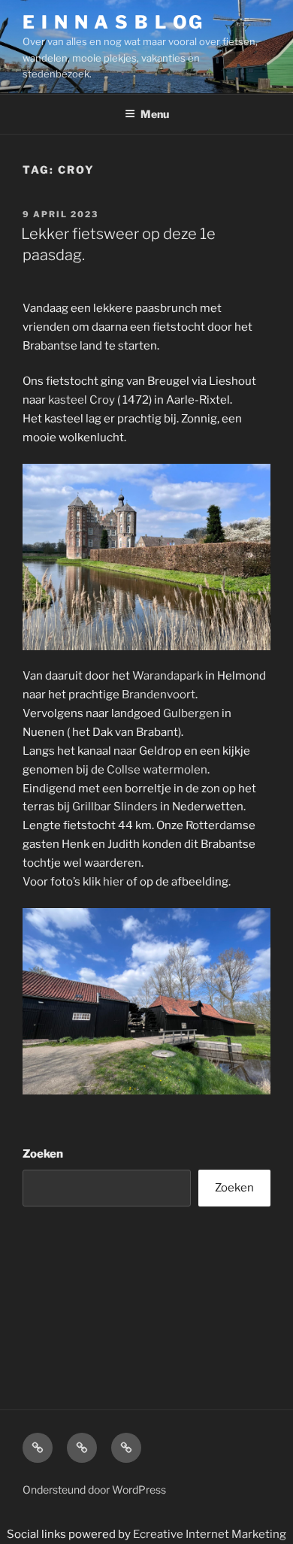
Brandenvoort (158, 694)
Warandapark (167, 676)
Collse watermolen (157, 770)
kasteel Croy (81, 400)
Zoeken (43, 1154)
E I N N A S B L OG (113, 22)
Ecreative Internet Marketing (209, 1534)
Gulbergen (191, 713)
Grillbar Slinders (115, 806)
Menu (154, 113)
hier (113, 882)
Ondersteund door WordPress (94, 1489)
